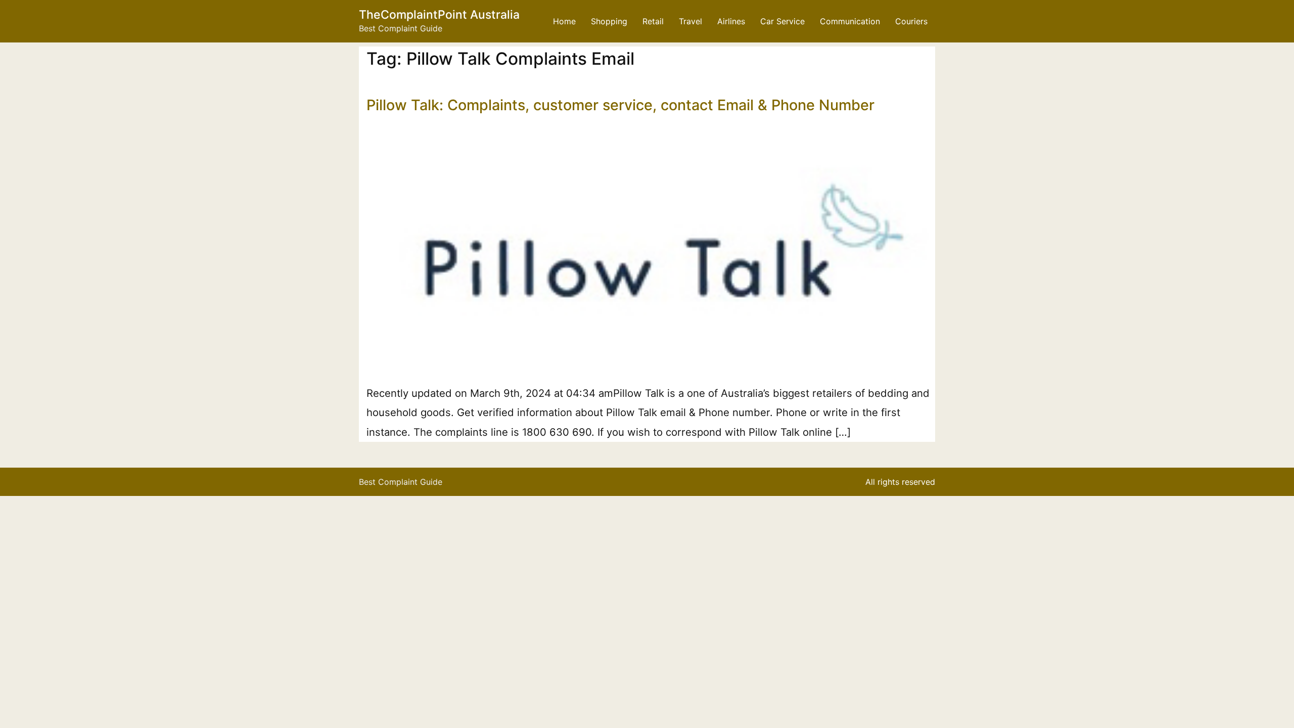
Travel (690, 21)
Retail (653, 21)
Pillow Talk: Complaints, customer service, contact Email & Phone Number (620, 105)
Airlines (731, 21)
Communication (850, 21)
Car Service (782, 21)
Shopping (609, 21)
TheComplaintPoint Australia (439, 15)
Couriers (911, 21)
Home (564, 21)
